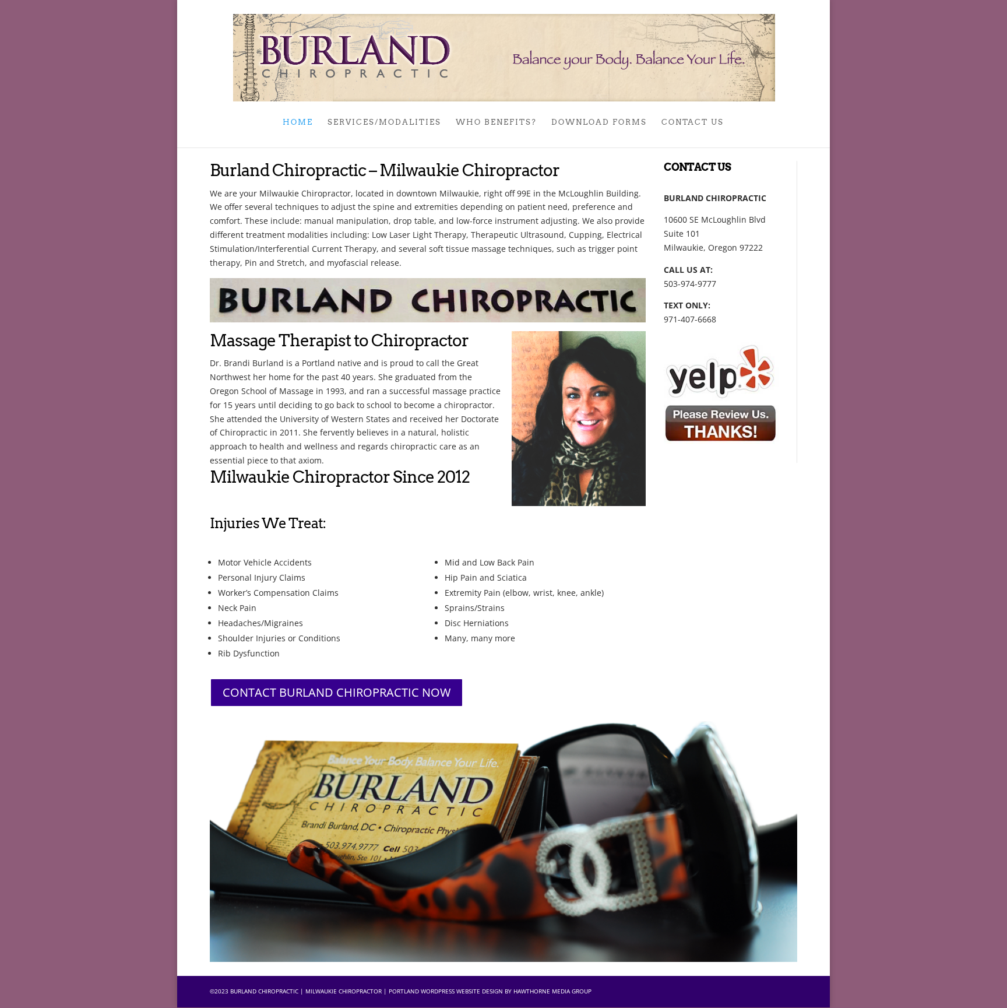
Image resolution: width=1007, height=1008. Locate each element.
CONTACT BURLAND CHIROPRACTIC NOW (336, 692)
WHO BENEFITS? (496, 122)
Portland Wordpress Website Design (446, 991)
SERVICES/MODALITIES (384, 122)
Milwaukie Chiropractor (343, 991)
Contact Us (692, 122)
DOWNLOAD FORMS (599, 122)
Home (298, 122)
